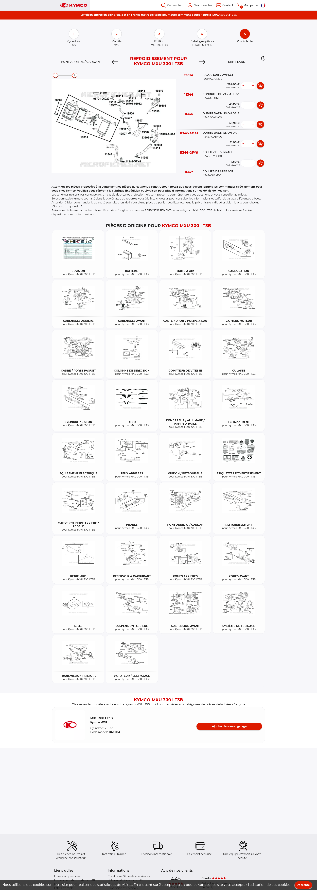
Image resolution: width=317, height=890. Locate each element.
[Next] (202, 61)
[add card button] (260, 85)
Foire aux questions (67, 876)
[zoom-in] (74, 75)
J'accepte (303, 885)
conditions (230, 15)
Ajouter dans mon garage (229, 726)
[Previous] (115, 61)
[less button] (243, 85)
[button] (263, 58)
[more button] (252, 85)
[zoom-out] (55, 75)
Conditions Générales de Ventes (129, 876)
